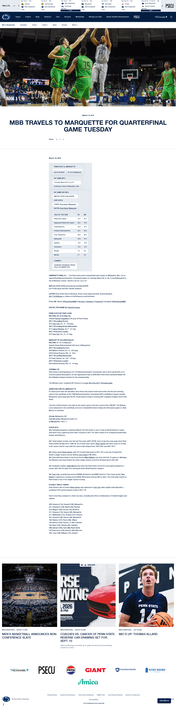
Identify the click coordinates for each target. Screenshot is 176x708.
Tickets (28, 17)
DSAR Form (101, 695)
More (74, 25)
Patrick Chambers (62, 318)
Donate (64, 25)
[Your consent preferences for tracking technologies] (4, 704)
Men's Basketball (8, 629)
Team (34, 25)
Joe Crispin (83, 455)
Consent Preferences (67, 695)
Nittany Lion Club (95, 17)
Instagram (65, 265)
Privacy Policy (52, 695)
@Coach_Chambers (86, 301)
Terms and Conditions (86, 695)
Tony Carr (56, 324)
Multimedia (80, 17)
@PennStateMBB (69, 301)
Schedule (23, 25)
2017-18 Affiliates (56, 296)
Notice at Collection (133, 695)
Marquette (72, 204)
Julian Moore (72, 466)
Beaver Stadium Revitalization (118, 17)
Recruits (67, 17)
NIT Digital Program (72, 307)
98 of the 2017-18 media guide (100, 383)
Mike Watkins (90, 457)
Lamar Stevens (58, 329)
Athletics (47, 17)
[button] (18, 6)
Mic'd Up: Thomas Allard (138, 634)
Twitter (72, 265)
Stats (44, 25)
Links (70, 10)
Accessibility (93, 699)
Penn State (64, 204)
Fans (58, 17)
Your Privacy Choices (115, 695)
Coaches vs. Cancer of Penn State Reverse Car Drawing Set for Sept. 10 (87, 637)
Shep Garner (101, 444)
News (55, 25)
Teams (17, 17)
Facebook (57, 265)
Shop (37, 17)
